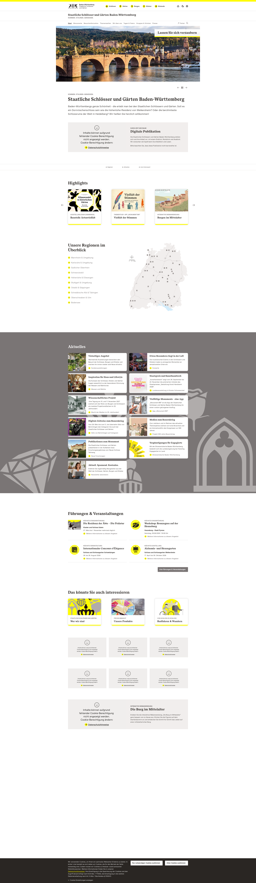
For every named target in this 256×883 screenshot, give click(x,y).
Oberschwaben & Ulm (81, 297)
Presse (154, 23)
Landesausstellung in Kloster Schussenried (168, 390)
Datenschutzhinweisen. (76, 871)
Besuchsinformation (91, 23)
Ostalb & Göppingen (80, 287)
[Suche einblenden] (187, 23)
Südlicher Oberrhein (80, 267)
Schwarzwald (77, 272)
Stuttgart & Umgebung (81, 282)
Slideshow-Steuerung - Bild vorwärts (186, 87)
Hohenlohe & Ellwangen (82, 277)
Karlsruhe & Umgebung (81, 262)
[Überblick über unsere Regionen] (158, 277)
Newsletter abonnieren (99, 475)
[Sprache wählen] (187, 6)
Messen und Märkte (98, 389)
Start (70, 23)
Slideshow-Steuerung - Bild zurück (178, 87)
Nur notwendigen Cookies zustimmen (146, 863)
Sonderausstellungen (99, 368)
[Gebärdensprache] (182, 6)
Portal (182, 23)
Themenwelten (105, 23)
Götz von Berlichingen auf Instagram (104, 433)
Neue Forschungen (98, 456)
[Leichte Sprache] (178, 6)
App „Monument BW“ (160, 411)
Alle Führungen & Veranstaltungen (172, 569)
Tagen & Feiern (129, 23)
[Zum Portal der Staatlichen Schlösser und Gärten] (81, 6)
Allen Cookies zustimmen (176, 863)
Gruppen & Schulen (143, 23)
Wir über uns (117, 23)
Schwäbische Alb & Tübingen (84, 292)
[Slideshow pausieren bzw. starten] (182, 87)
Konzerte (155, 368)
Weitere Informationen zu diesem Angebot (101, 533)
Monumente (77, 23)
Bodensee (75, 302)
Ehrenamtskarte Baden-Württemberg (166, 455)
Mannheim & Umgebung (82, 257)
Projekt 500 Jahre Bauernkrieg (163, 434)
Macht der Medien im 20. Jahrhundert (105, 412)
